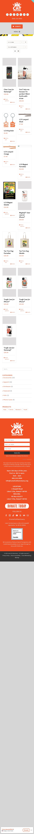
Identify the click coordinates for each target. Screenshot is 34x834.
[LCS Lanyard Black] (24, 115)
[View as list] (18, 51)
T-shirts (10, 410)
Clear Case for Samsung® (9, 90)
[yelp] (21, 14)
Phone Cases (7, 400)
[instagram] (10, 14)
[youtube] (17, 14)
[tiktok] (14, 14)
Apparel (6, 382)
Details (13, 102)
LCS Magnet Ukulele (8, 203)
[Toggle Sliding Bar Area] (32, 1)
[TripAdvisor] (24, 14)
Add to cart (22, 106)
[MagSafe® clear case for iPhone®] (24, 195)
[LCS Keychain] (9, 120)
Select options (7, 100)
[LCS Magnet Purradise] (24, 153)
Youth (25, 410)
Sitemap (17, 557)
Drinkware (7, 386)
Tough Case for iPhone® (9, 300)
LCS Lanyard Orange (8, 153)
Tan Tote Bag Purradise (8, 252)
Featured (6, 391)
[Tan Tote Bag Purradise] (9, 240)
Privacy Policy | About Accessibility (12, 555)
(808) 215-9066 (17, 19)
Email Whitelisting (26, 555)
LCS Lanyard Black (23, 120)
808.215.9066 (17, 478)
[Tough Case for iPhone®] (9, 282)
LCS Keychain (9, 131)
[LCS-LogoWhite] (17, 3)
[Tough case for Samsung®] (9, 330)
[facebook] (7, 14)
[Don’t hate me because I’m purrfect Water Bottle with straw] (24, 72)
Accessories (7, 378)
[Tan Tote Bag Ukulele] (24, 240)
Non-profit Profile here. (17, 546)
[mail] (27, 14)
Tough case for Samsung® (9, 349)
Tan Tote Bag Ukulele (24, 252)
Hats (5, 395)
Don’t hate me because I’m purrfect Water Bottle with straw (24, 94)
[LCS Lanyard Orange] (9, 147)
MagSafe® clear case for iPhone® (24, 215)
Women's (18, 410)
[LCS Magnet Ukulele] (9, 190)
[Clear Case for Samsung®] (9, 72)
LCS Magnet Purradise (23, 165)
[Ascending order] (25, 42)
